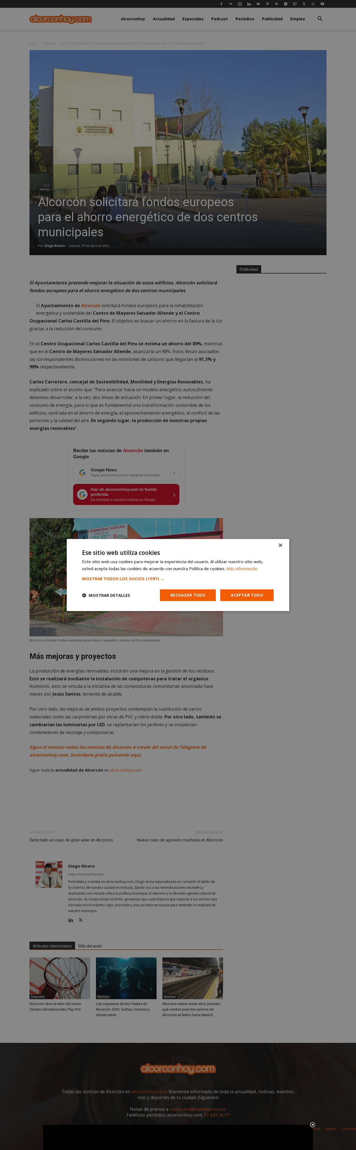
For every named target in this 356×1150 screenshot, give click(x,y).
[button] (178, 578)
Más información (242, 568)
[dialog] (178, 575)
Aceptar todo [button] (247, 595)
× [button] (280, 545)
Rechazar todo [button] (187, 595)
